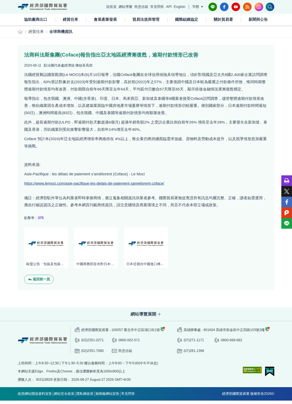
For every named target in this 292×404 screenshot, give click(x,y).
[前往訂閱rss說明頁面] (247, 7)
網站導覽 (125, 7)
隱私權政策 (84, 393)
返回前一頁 (41, 279)
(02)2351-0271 (92, 340)
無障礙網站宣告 (107, 393)
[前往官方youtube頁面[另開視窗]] (236, 7)
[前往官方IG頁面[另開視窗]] (259, 7)
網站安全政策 (64, 393)
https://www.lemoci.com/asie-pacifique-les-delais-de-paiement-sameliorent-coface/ (94, 183)
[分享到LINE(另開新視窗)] (286, 223)
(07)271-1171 (194, 340)
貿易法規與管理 (146, 19)
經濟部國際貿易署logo (42, 6)
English (179, 7)
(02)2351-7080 (92, 351)
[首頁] (20, 31)
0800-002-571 (129, 340)
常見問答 (157, 7)
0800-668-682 (231, 340)
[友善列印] (286, 180)
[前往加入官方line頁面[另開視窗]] (212, 7)
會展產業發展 (105, 19)
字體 (195, 7)
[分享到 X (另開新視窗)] (286, 191)
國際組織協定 (186, 19)
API (169, 7)
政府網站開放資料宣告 (35, 393)
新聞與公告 (258, 19)
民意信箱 (141, 7)
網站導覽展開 (143, 314)
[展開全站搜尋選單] (270, 7)
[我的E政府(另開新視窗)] (269, 371)
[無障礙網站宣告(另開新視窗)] (252, 370)
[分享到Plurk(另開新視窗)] (286, 212)
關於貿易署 (223, 19)
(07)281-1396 (194, 351)
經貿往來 (70, 19)
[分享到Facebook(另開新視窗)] (286, 202)
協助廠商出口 (35, 19)
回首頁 (111, 7)
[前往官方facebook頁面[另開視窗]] (224, 7)
